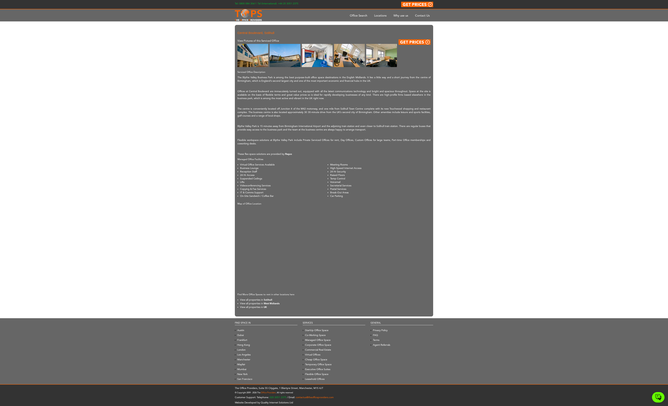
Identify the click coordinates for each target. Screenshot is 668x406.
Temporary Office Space (318, 364)
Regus (288, 154)
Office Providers (268, 392)
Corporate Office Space (318, 344)
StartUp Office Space (316, 330)
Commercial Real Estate (318, 349)
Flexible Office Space (316, 374)
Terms (376, 340)
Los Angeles (244, 354)
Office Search (358, 15)
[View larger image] (252, 55)
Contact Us (422, 15)
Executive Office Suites (317, 369)
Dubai (240, 335)
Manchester (243, 359)
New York (242, 374)
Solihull (268, 300)
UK (265, 307)
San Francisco (244, 379)
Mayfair (241, 364)
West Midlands (272, 303)
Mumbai (241, 369)
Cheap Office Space (316, 359)
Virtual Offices (312, 354)
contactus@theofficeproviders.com (315, 397)
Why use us (400, 15)
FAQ (375, 335)
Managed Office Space (318, 340)
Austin (240, 330)
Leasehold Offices (315, 379)
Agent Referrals (381, 344)
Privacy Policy (380, 330)
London (241, 349)
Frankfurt (242, 340)
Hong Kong (243, 344)
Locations (380, 15)
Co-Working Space (315, 335)
